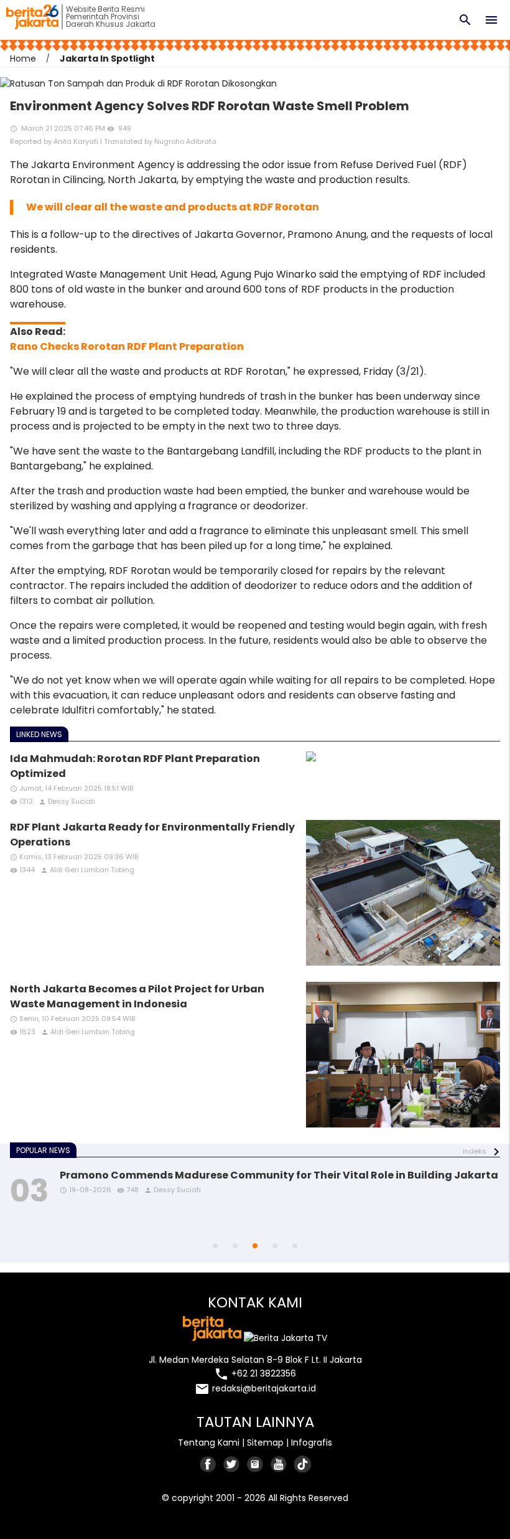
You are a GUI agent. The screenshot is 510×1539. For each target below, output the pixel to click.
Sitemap (265, 1442)
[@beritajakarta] (232, 1464)
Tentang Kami (208, 1442)
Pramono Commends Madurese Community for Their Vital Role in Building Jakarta (279, 1175)
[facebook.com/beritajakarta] (208, 1464)
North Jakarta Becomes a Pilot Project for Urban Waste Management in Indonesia (137, 996)
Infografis (311, 1442)
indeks (474, 1151)
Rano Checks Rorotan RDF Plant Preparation (127, 346)
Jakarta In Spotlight (107, 58)
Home (23, 58)
